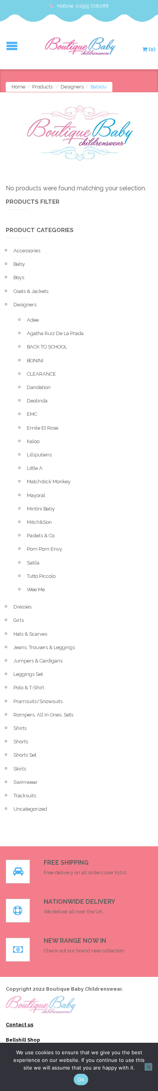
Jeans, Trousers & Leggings (44, 647)
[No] (148, 1067)
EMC (32, 414)
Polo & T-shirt (28, 687)
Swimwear (25, 782)
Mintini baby (41, 509)
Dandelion (39, 387)
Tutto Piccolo (41, 576)
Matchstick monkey (49, 481)
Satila (33, 563)
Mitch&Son (39, 522)
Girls (18, 620)
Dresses (22, 607)
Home (18, 87)
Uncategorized (30, 809)
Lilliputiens (39, 455)
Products (42, 87)
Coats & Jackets (30, 291)
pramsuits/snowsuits (38, 701)
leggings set (28, 674)
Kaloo (33, 441)
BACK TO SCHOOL (47, 347)
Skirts (19, 769)
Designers (72, 87)
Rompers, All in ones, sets (43, 715)
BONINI (35, 360)
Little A (35, 468)
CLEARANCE (41, 374)
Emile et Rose (42, 428)
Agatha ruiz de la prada (55, 333)
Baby (19, 264)
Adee (33, 320)
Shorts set (24, 755)
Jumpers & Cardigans (38, 661)
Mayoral (36, 495)
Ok (80, 1079)
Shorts (20, 741)
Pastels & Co (40, 535)
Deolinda (37, 401)
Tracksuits (24, 795)
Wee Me (36, 589)
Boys (18, 277)
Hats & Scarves (30, 634)
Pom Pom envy (44, 549)
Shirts (19, 728)
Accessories (26, 251)
